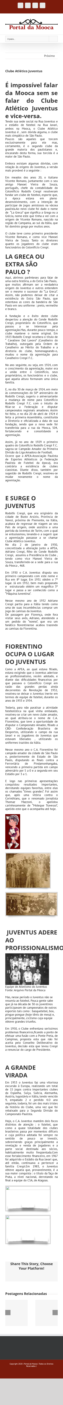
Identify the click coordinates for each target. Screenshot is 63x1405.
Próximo (49, 56)
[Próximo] (55, 1312)
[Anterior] (7, 1312)
